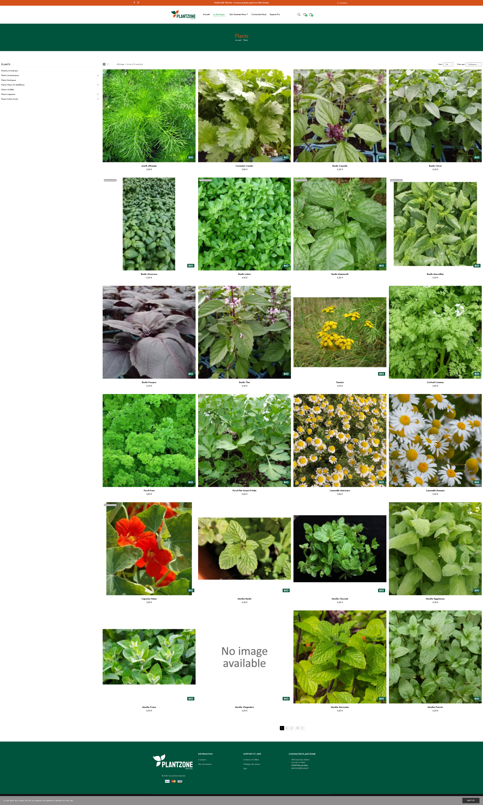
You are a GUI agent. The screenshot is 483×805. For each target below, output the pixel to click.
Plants (5, 64)
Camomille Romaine (435, 490)
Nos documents (205, 764)
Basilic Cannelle (339, 166)
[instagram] (138, 3)
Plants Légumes (8, 94)
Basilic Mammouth (339, 274)
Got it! (471, 800)
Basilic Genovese (149, 274)
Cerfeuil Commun (435, 382)
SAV (245, 768)
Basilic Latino (244, 274)
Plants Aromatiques (10, 75)
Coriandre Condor (244, 166)
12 (298, 728)
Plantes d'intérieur (9, 70)
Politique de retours (251, 764)
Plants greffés (7, 89)
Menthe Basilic (244, 598)
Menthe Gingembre (244, 707)
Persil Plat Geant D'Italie (244, 490)
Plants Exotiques (8, 80)
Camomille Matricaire (340, 490)
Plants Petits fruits (9, 99)
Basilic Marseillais (435, 274)
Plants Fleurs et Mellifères (13, 84)
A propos (202, 759)
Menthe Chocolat (340, 598)
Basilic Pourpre (149, 382)
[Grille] (104, 64)
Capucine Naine (149, 598)
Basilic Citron (435, 166)
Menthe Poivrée (435, 707)
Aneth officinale (149, 166)
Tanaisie (340, 382)
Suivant (302, 728)
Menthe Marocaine (340, 707)
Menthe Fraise (149, 707)
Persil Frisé (149, 490)
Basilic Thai (244, 382)
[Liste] (108, 64)
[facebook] (134, 3)
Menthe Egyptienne (435, 598)
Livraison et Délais (251, 759)
